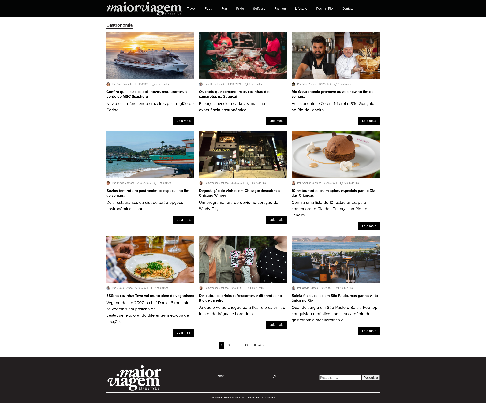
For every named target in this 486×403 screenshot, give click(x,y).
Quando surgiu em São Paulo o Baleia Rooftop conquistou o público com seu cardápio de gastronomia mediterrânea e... (334, 314)
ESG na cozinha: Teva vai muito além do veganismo (150, 295)
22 (246, 345)
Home (219, 376)
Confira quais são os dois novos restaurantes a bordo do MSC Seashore (146, 94)
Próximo (259, 345)
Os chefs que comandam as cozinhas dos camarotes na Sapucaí (234, 94)
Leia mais (184, 121)
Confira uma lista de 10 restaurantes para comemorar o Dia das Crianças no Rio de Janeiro (329, 209)
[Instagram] (273, 376)
